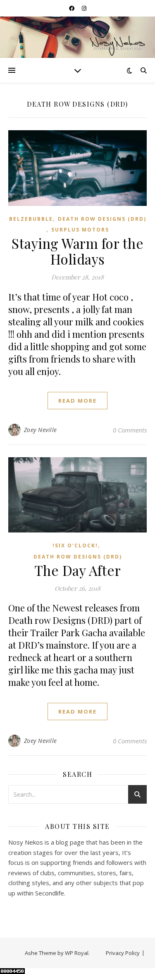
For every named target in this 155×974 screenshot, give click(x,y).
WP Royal (76, 953)
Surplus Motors (80, 229)
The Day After (77, 570)
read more (77, 400)
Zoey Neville (40, 430)
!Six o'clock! (75, 545)
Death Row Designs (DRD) (102, 218)
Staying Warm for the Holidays (77, 251)
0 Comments (130, 430)
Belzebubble (31, 218)
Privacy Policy (123, 953)
